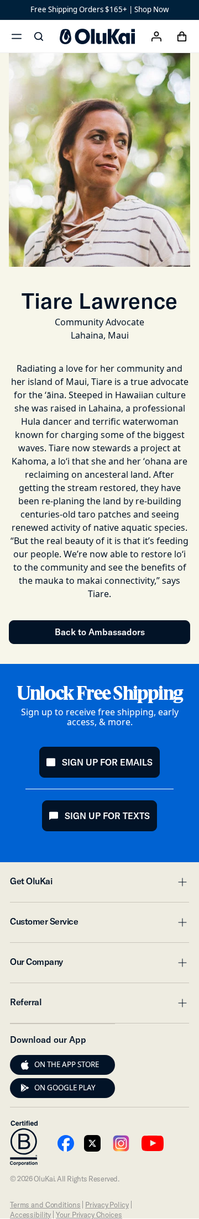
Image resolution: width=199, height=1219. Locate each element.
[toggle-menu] (180, 882)
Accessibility (30, 1214)
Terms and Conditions (45, 1204)
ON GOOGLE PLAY (65, 1088)
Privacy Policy (106, 1204)
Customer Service (99, 924)
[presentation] (25, 1065)
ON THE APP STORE (66, 1064)
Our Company (99, 965)
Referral (99, 1005)
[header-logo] (97, 36)
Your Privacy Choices (89, 1214)
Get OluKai (99, 884)
